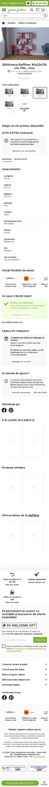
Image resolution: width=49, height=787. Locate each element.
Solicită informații (21, 392)
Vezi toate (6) (24, 109)
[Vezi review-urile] (24, 78)
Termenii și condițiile (24, 648)
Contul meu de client (13, 669)
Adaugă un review (21, 315)
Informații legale (11, 685)
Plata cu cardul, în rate (12, 599)
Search (45, 15)
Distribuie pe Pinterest (11, 410)
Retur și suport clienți (13, 674)
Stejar (9, 108)
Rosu (40, 96)
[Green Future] (3, 23)
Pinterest (11, 697)
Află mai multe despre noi (16, 679)
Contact (28, 3)
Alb (9, 96)
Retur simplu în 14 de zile (12, 582)
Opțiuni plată (20, 159)
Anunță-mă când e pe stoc (20, 783)
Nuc (24, 96)
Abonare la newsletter (24, 151)
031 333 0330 (41, 3)
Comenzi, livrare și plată (14, 664)
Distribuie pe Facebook (4, 410)
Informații (7, 159)
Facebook (4, 697)
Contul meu (31, 9)
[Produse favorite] (37, 9)
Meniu (4, 10)
